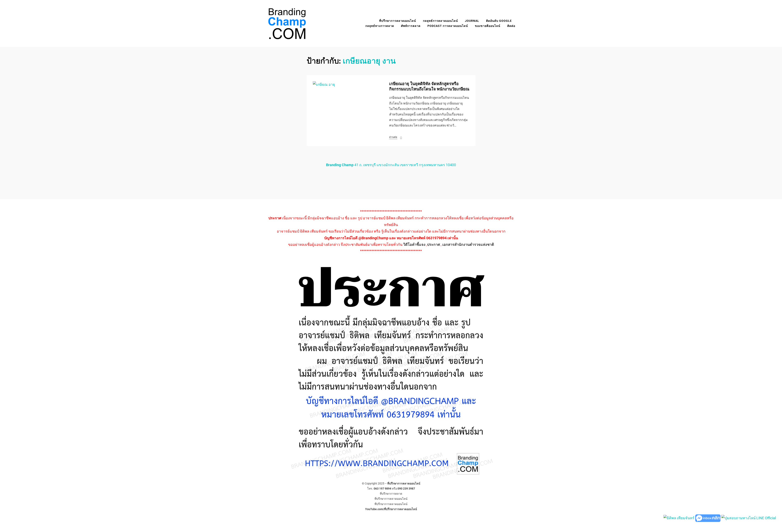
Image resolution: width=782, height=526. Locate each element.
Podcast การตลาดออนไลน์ (447, 25)
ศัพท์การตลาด (411, 25)
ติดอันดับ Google (499, 20)
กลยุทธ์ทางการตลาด (379, 25)
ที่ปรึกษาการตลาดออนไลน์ (397, 20)
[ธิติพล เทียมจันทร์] (678, 518)
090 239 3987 (406, 488)
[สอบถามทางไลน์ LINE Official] (748, 518)
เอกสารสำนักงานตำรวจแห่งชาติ (468, 244)
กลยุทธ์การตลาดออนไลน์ (440, 20)
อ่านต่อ (393, 137)
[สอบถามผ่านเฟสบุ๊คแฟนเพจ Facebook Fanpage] (708, 518)
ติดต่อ (511, 25)
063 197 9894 (382, 488)
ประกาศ (433, 244)
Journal (472, 20)
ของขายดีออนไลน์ (487, 25)
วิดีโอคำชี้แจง (414, 244)
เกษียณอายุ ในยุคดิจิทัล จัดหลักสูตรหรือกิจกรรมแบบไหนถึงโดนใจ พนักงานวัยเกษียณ (429, 86)
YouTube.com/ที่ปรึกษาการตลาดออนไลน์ (391, 509)
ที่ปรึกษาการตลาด (391, 493)
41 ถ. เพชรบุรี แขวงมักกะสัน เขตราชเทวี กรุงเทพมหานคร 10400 (391, 165)
